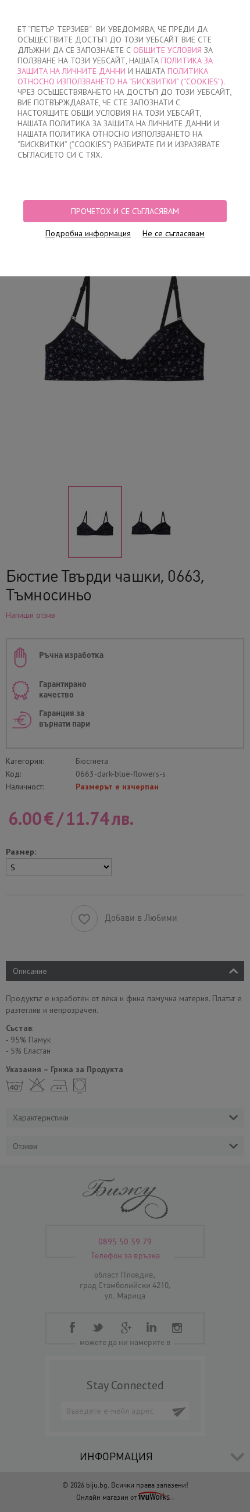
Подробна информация (88, 233)
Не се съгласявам (173, 233)
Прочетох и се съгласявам (125, 211)
